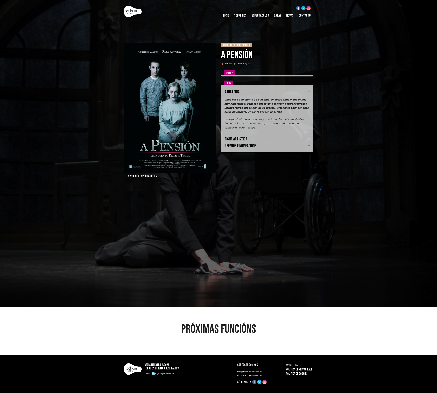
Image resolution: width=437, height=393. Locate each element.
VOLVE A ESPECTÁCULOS (143, 176)
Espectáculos (260, 15)
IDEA (147, 373)
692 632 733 (256, 375)
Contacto (305, 15)
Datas (277, 15)
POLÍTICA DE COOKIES (297, 374)
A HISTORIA (232, 92)
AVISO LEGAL (292, 365)
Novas (289, 15)
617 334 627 (243, 375)
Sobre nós (240, 15)
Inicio (225, 15)
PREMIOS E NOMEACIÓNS (240, 146)
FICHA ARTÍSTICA (236, 139)
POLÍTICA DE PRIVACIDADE (299, 369)
